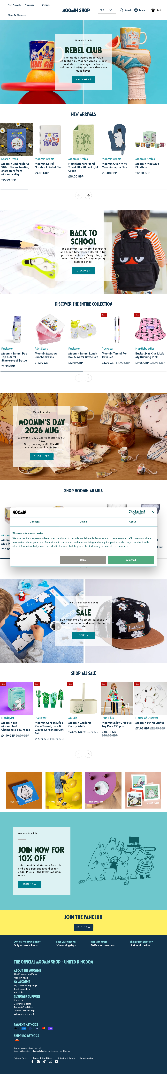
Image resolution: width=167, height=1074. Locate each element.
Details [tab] (84, 521)
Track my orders (22, 989)
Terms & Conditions (23, 1007)
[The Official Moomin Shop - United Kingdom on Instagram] (38, 1062)
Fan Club (18, 992)
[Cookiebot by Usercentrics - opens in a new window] (131, 512)
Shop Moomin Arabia (83, 490)
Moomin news (21, 977)
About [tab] (132, 521)
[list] (83, 156)
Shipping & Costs (66, 1058)
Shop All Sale (83, 673)
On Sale (46, 5)
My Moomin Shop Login (26, 985)
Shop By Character (17, 15)
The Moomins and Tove (25, 974)
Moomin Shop (76, 10)
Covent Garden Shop (24, 1010)
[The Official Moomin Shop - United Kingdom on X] (50, 1062)
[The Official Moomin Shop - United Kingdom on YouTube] (56, 1062)
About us (18, 1000)
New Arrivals (14, 5)
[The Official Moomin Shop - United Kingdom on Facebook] (32, 1062)
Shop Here (83, 79)
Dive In (83, 635)
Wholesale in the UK (24, 1014)
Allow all (131, 559)
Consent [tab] (34, 521)
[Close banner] (153, 512)
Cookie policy (86, 1058)
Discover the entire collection (83, 304)
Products (29, 5)
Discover (84, 270)
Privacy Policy (21, 1058)
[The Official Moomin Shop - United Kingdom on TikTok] (44, 1062)
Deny (83, 559)
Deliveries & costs (22, 1003)
